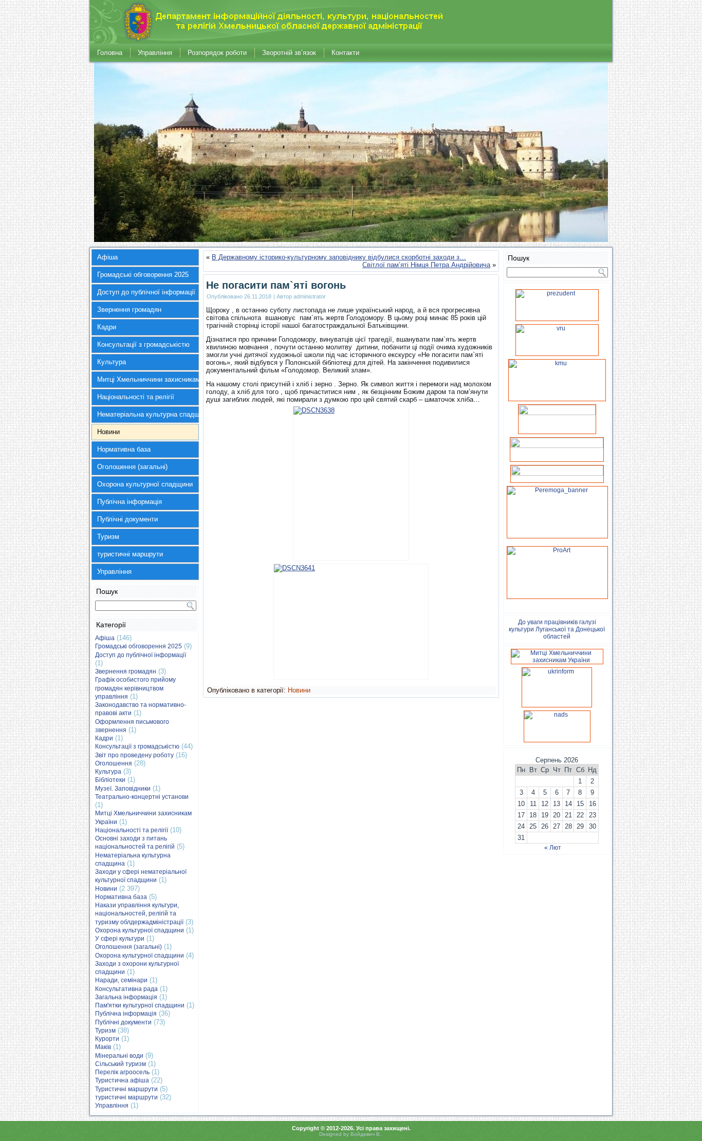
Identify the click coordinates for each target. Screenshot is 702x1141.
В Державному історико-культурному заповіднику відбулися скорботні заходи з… (339, 257)
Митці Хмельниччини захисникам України (148, 379)
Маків (103, 1047)
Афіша (107, 257)
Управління (155, 53)
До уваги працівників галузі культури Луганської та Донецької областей (557, 629)
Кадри (106, 327)
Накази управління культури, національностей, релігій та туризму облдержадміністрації (139, 914)
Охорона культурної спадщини (145, 484)
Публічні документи (127, 519)
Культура (111, 362)
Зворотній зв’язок (289, 53)
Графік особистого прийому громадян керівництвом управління (135, 688)
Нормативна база (124, 449)
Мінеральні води (119, 1055)
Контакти (345, 53)
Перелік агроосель (122, 1072)
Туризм (108, 536)
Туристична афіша (122, 1080)
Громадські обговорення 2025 (143, 274)
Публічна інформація (129, 502)
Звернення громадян (129, 309)
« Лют (552, 847)
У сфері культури (119, 938)
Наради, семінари (121, 980)
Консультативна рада (126, 989)
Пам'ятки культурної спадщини (139, 1005)
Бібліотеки (110, 779)
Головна (109, 53)
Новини (108, 432)
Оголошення (113, 763)
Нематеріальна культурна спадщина (148, 414)
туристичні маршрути (130, 554)
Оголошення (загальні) (132, 467)
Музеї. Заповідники (123, 788)
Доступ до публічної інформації (146, 292)
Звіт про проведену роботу (134, 755)
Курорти (107, 1038)
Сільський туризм (120, 1064)
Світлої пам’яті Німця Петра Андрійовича (426, 265)
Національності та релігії (135, 397)
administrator (309, 296)
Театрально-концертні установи (142, 796)
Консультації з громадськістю (143, 344)
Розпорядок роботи (217, 53)
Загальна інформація (126, 997)
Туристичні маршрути (126, 1089)
